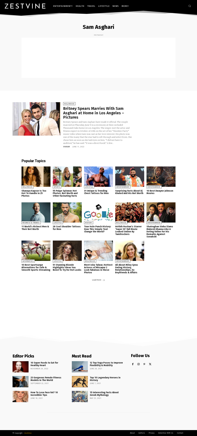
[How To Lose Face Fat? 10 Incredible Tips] (21, 396)
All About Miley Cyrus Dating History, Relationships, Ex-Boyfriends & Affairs (126, 268)
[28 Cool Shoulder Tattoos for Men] (67, 212)
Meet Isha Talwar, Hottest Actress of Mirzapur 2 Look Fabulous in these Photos (98, 268)
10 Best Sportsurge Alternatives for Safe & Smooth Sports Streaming (35, 267)
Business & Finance (31, 223)
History (88, 223)
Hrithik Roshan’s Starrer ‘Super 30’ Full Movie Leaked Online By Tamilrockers (128, 230)
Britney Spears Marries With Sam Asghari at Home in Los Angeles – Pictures (93, 113)
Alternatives (28, 261)
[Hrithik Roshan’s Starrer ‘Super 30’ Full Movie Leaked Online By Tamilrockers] (129, 212)
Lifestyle (89, 187)
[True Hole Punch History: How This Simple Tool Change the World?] (98, 212)
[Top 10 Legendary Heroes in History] (80, 381)
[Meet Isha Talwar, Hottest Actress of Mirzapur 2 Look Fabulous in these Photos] (98, 251)
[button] (190, 6)
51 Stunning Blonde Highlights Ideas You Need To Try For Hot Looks (67, 267)
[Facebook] (133, 364)
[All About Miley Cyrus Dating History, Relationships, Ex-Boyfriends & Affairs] (129, 251)
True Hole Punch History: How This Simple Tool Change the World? (97, 229)
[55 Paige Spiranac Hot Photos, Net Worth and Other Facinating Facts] (67, 176)
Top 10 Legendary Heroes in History (105, 379)
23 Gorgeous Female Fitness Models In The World (46, 379)
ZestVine (28, 433)
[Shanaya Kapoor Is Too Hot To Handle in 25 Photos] (35, 176)
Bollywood (27, 187)
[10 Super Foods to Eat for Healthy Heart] (21, 366)
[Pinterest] (144, 364)
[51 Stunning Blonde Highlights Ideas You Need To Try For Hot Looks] (67, 251)
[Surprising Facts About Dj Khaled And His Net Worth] (129, 176)
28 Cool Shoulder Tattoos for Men (67, 227)
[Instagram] (138, 364)
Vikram (66, 147)
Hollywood (69, 104)
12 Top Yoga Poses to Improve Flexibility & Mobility (106, 364)
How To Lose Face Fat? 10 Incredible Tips (44, 393)
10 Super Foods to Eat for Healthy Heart (44, 364)
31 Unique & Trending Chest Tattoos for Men (96, 192)
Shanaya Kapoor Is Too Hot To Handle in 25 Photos (33, 193)
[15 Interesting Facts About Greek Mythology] (80, 396)
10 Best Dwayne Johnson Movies (160, 192)
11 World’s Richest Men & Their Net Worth (35, 227)
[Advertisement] (98, 58)
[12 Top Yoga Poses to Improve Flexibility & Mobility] (80, 366)
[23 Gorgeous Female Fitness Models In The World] (21, 381)
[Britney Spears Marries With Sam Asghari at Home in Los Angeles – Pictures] (36, 119)
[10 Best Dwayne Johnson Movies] (161, 176)
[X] (150, 364)
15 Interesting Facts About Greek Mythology (104, 393)
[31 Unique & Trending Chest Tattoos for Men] (98, 176)
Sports (57, 187)
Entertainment (122, 187)
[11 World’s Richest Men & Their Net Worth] (35, 212)
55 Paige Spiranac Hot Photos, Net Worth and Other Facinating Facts (65, 193)
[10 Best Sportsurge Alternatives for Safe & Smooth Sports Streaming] (35, 251)
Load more (96, 280)
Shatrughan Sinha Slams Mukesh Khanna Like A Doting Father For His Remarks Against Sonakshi (160, 231)
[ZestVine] (25, 6)
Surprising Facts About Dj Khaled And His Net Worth (129, 192)
